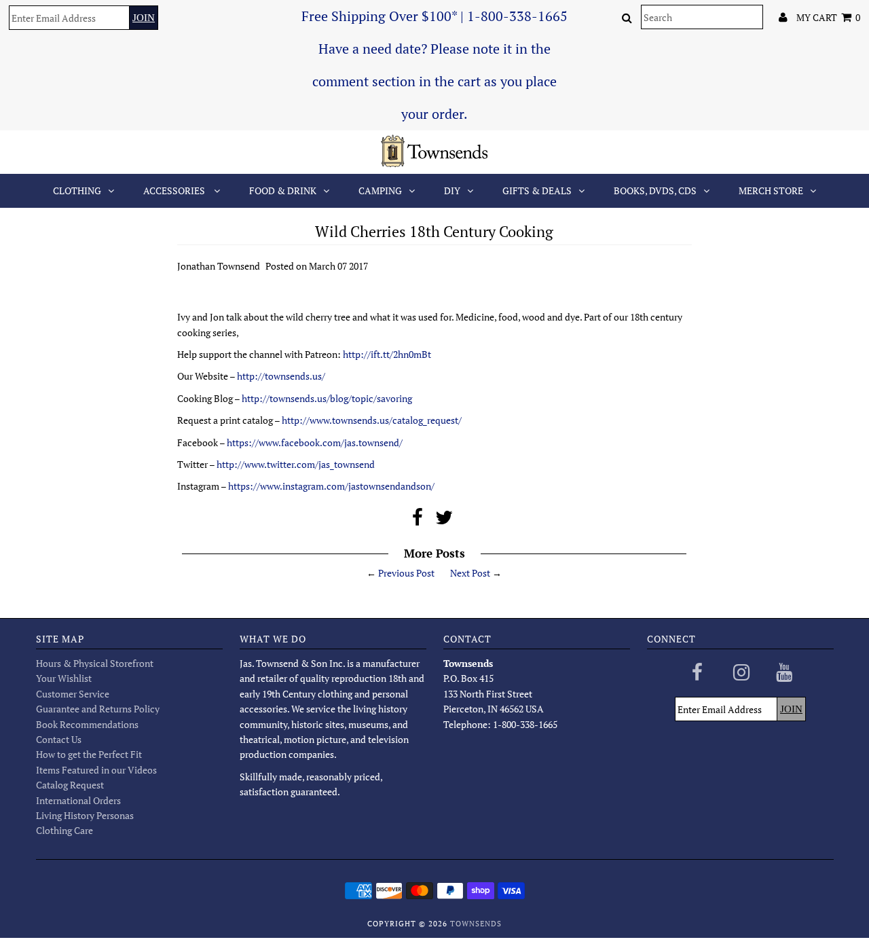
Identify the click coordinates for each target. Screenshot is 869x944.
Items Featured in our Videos (96, 769)
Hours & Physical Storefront (94, 663)
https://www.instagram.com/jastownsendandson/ (331, 485)
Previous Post (406, 572)
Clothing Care (64, 830)
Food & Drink (282, 190)
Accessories (175, 190)
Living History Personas (85, 815)
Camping (380, 190)
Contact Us (58, 739)
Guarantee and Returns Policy (98, 708)
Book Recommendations (87, 724)
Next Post (470, 572)
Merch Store (771, 190)
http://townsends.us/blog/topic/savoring (327, 398)
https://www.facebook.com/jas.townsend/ (315, 442)
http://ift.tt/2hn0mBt (387, 354)
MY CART (828, 17)
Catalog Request (70, 784)
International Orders (78, 800)
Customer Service (72, 693)
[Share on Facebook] (417, 520)
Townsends (476, 923)
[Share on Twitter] (444, 520)
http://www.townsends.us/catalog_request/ (372, 420)
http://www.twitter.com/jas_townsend (296, 464)
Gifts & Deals (537, 190)
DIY (452, 190)
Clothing (77, 190)
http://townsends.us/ (281, 375)
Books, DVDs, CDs (655, 190)
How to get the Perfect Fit (89, 754)
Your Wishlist (64, 678)
